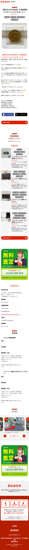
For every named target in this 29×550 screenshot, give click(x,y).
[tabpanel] (14, 425)
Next (24, 436)
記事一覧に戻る (6, 122)
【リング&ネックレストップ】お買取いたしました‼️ (19, 157)
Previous (5, 436)
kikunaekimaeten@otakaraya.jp (10, 314)
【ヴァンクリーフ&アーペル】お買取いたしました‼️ (19, 221)
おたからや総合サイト (14, 535)
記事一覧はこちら (7, 238)
